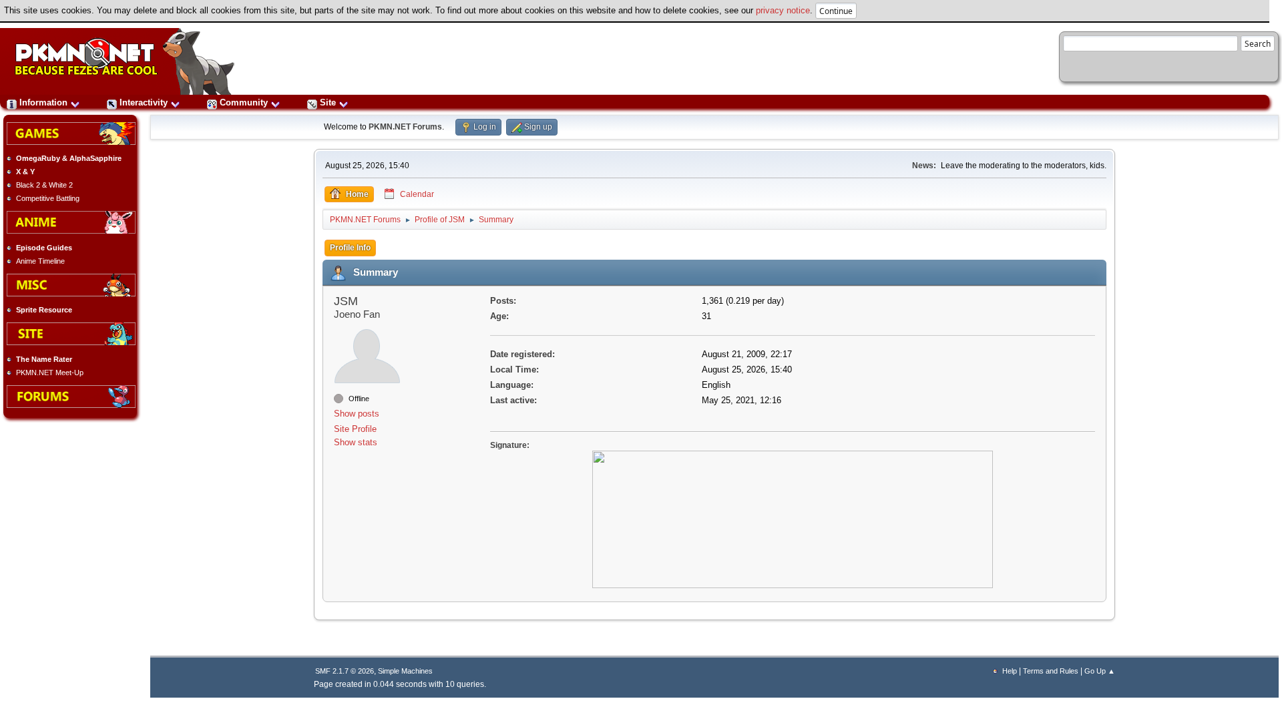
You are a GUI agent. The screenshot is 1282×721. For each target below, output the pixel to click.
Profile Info (350, 247)
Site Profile (355, 429)
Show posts (356, 414)
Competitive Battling (47, 198)
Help (1009, 671)
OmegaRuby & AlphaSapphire (69, 158)
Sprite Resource (44, 310)
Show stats (355, 442)
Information (43, 102)
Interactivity (143, 102)
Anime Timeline (40, 261)
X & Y (25, 172)
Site (328, 102)
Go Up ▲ (1099, 671)
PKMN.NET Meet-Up (49, 373)
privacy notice (783, 10)
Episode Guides (44, 248)
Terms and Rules (1050, 671)
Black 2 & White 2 (44, 185)
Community (243, 102)
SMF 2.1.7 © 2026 (344, 671)
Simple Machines (405, 671)
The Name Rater (44, 359)
